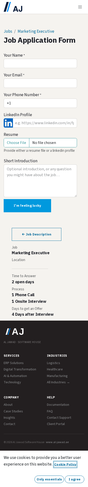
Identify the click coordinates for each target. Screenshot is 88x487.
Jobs (8, 31)
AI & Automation (15, 376)
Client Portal (56, 424)
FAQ (50, 411)
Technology (12, 382)
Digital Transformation (20, 369)
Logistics (53, 363)
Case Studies (13, 411)
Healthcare (55, 369)
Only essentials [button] (49, 479)
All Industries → (58, 382)
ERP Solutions (14, 363)
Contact (9, 424)
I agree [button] (75, 479)
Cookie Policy (65, 464)
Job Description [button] (38, 234)
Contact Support (59, 417)
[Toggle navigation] (80, 6)
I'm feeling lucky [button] (27, 205)
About (8, 404)
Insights (9, 417)
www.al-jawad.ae (57, 442)
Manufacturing (57, 376)
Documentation (58, 404)
